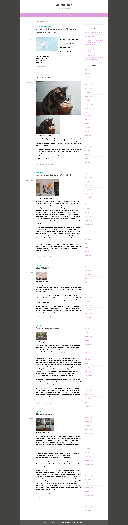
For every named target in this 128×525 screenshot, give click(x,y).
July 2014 (87, 441)
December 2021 (89, 139)
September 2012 (89, 506)
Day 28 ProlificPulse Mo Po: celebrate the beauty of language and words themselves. (94, 57)
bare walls (42, 257)
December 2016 (89, 344)
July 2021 (87, 154)
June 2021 (87, 158)
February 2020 (88, 220)
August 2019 (88, 239)
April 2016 (87, 367)
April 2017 (87, 328)
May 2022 (87, 127)
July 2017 (87, 321)
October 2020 (88, 189)
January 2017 (88, 340)
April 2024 (87, 77)
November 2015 (89, 386)
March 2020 (88, 216)
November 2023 (89, 96)
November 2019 (89, 228)
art (41, 498)
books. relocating (50, 257)
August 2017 (88, 317)
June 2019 (87, 247)
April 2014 (87, 452)
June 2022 (87, 123)
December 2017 (89, 301)
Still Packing (42, 268)
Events (71, 15)
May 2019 (87, 251)
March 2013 (88, 483)
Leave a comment (40, 66)
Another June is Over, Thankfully (93, 32)
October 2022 (88, 108)
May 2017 (87, 325)
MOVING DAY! (43, 78)
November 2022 (89, 104)
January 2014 (88, 460)
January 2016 (88, 379)
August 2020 (88, 197)
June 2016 (87, 363)
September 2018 (89, 270)
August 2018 (88, 274)
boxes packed (58, 257)
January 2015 (88, 421)
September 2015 (89, 394)
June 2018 (87, 282)
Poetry (41, 26)
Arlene (31, 39)
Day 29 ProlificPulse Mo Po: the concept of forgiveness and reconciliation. (93, 49)
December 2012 (89, 495)
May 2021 (87, 162)
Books (54, 15)
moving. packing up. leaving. (47, 317)
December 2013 (89, 464)
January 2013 (88, 491)
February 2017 (88, 336)
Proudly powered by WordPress (54, 522)
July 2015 (87, 402)
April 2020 (87, 212)
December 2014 (89, 425)
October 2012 (88, 503)
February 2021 (88, 174)
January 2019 (88, 259)
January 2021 (88, 177)
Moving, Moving (44, 414)
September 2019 (89, 236)
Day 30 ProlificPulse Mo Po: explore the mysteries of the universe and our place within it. (94, 42)
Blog (77, 15)
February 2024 (88, 85)
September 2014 (89, 433)
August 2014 (88, 437)
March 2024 (88, 81)
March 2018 (88, 290)
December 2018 (89, 263)
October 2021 (88, 146)
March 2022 (88, 135)
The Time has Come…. (91, 36)
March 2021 (88, 170)
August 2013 (88, 479)
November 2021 (89, 143)
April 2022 (87, 131)
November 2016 (89, 348)
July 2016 (87, 359)
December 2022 (89, 100)
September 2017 (89, 313)
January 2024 (88, 88)
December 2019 (89, 224)
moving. (42, 164)
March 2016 (88, 371)
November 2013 (89, 468)
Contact (85, 15)
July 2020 (87, 201)
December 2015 (89, 383)
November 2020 (89, 185)
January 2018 (88, 297)
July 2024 (87, 69)
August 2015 (88, 398)
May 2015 (87, 406)
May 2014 (87, 448)
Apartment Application (47, 328)
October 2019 (88, 232)
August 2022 (88, 116)
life (37, 26)
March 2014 (88, 456)
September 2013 (89, 475)
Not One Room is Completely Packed (53, 175)
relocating (47, 26)
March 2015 (88, 414)
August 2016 (88, 356)
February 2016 (88, 375)
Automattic (81, 522)
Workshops (62, 15)
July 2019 (87, 243)
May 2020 (87, 208)
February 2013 (88, 487)
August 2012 (88, 510)
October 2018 (88, 266)
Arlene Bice (64, 5)
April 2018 (87, 286)
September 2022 (89, 112)
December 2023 (89, 92)
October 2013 (88, 472)
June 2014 (87, 445)
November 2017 (89, 305)
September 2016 (89, 352)
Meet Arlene (45, 15)
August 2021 (88, 150)
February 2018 (88, 294)
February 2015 (88, 417)
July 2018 (87, 278)
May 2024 (87, 73)
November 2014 (89, 429)
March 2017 (88, 332)
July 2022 (87, 119)
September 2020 (89, 193)
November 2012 (89, 499)
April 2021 (87, 166)
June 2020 (87, 205)
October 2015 (88, 390)
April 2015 (87, 410)
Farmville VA (43, 403)
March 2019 (88, 255)
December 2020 (89, 181)
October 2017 (88, 309)
